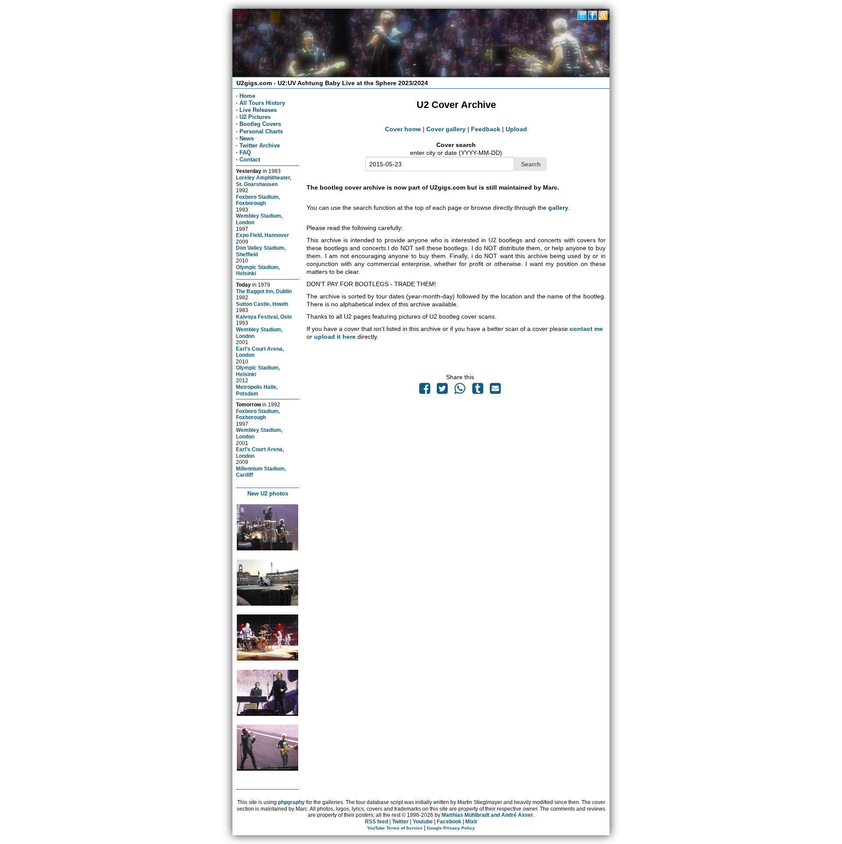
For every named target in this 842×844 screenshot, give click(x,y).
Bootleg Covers (260, 124)
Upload (516, 129)
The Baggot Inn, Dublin (264, 291)
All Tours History (262, 103)
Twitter (400, 821)
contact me (586, 328)
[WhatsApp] (460, 390)
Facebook (449, 821)
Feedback (485, 129)
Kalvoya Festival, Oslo (264, 317)
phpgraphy (291, 802)
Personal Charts (261, 131)
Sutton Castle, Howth (262, 304)
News (246, 138)
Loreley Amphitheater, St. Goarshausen (263, 181)
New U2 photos (267, 493)
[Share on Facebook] (424, 390)
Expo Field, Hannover (262, 235)
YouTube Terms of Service (395, 828)
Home (247, 96)
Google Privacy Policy (451, 828)
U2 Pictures (255, 117)
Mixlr (471, 821)
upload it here (335, 336)
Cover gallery (446, 129)
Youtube (423, 821)
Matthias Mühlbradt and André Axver (487, 815)
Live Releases (258, 110)
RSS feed (376, 821)
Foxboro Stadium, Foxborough (258, 200)
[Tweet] (442, 390)
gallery (558, 207)
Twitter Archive (259, 145)
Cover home (403, 129)
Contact (249, 159)
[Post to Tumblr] (477, 390)
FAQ (245, 152)
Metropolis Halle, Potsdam (257, 390)
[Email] (495, 390)
